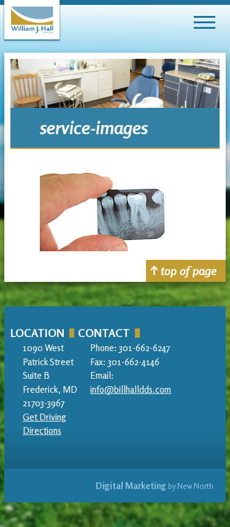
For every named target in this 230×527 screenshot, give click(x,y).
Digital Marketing (131, 485)
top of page (189, 270)
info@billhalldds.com (130, 389)
